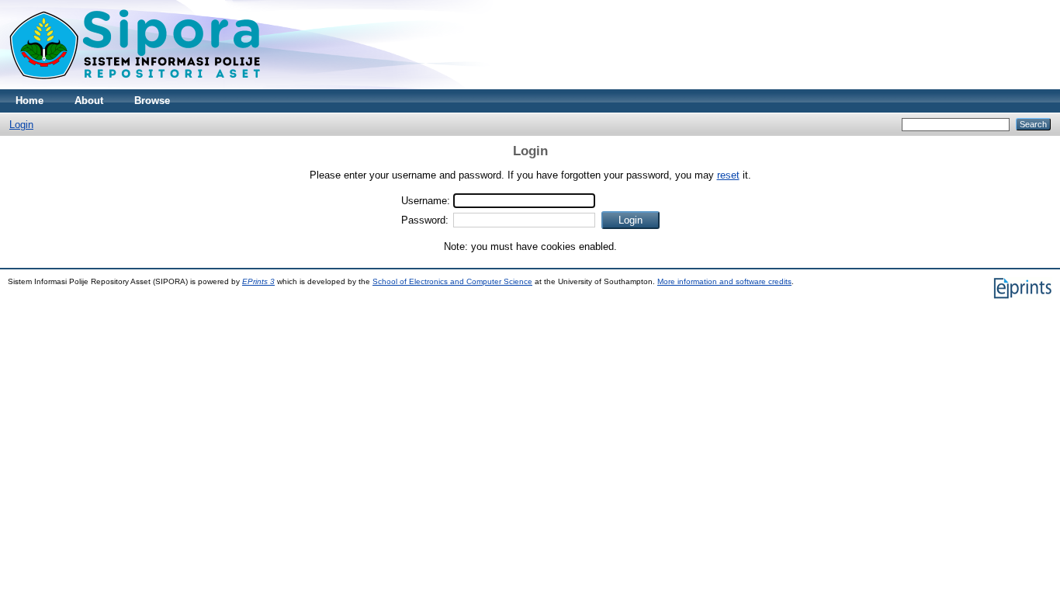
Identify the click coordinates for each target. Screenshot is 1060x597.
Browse (152, 100)
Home (29, 100)
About (88, 100)
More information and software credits (724, 281)
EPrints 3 (258, 281)
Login (21, 124)
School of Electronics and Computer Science (452, 281)
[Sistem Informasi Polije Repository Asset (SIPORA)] (136, 86)
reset (728, 175)
